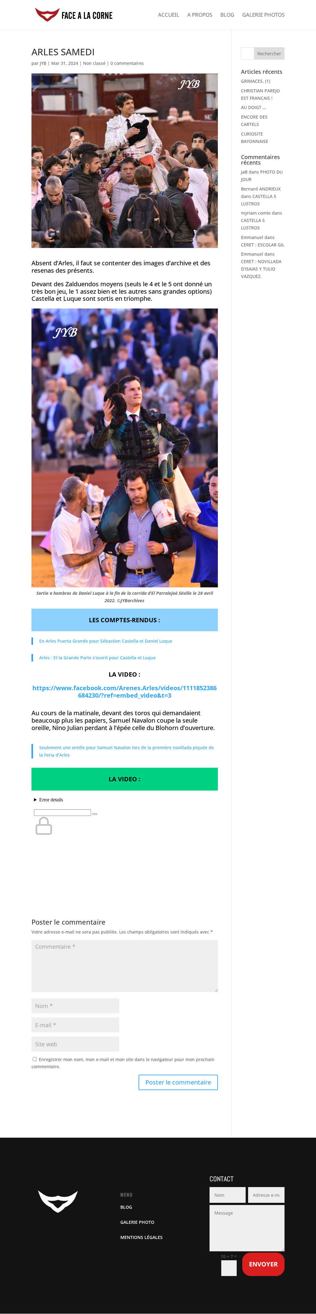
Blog (227, 15)
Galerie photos (263, 15)
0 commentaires (127, 63)
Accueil (168, 15)
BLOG (126, 1207)
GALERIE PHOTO (137, 1222)
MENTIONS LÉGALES (141, 1237)
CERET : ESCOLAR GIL (262, 245)
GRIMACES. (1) (255, 81)
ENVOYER (263, 1264)
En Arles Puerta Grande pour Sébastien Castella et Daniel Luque (105, 641)
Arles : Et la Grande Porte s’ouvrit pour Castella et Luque (97, 658)
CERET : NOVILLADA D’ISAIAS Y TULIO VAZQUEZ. (261, 268)
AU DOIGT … (253, 107)
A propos (199, 15)
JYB (43, 63)
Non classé (94, 63)
